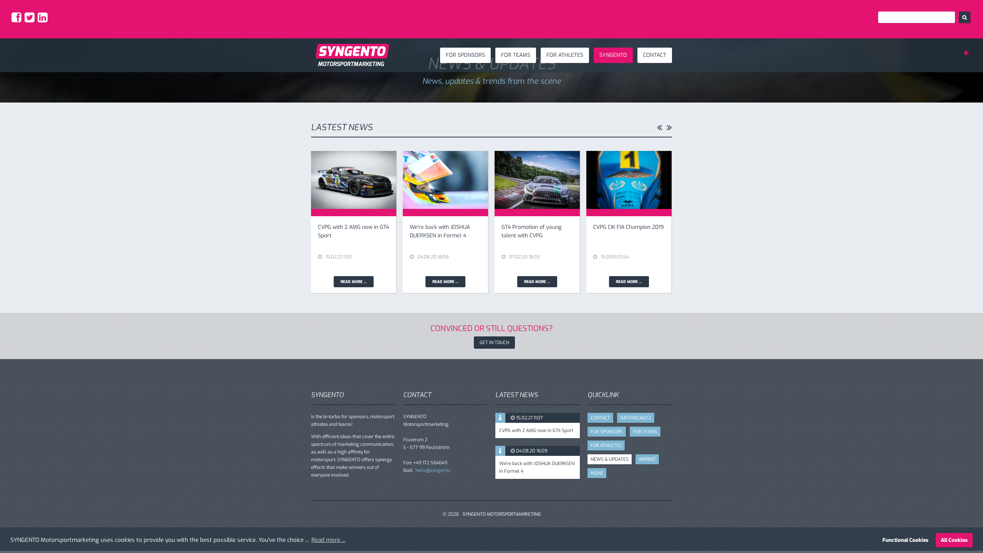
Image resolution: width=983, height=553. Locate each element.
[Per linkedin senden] (44, 20)
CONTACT (654, 55)
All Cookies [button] (954, 539)
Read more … (357, 282)
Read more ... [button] (328, 540)
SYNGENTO (613, 55)
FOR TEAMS (515, 55)
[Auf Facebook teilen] (17, 20)
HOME (597, 473)
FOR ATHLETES (564, 55)
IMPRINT (647, 459)
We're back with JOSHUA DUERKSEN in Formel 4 (536, 467)
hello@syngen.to (432, 470)
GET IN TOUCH (494, 342)
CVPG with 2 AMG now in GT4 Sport (536, 430)
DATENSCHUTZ (635, 418)
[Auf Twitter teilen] (30, 20)
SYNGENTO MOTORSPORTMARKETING (501, 514)
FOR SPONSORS (465, 55)
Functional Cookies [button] (905, 539)
